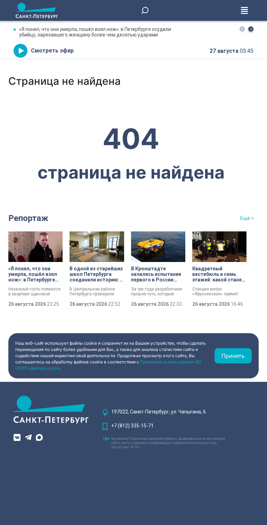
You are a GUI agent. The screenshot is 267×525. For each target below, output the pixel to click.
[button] (250, 29)
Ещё (245, 218)
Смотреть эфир (52, 50)
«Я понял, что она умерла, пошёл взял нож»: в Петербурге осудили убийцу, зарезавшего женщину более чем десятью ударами (95, 32)
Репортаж (28, 218)
